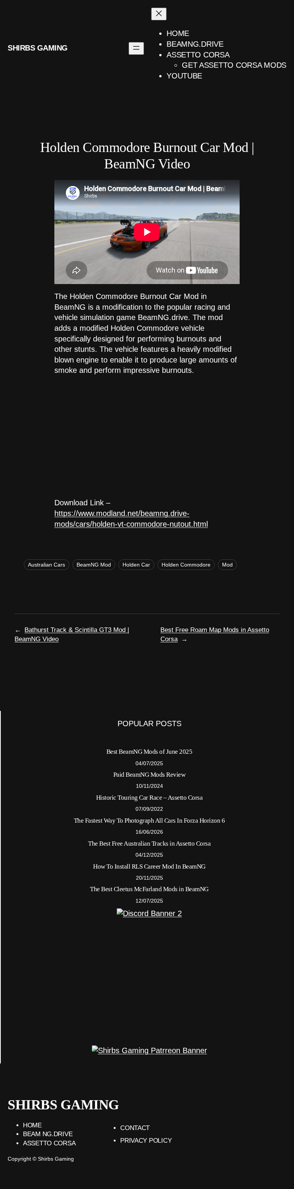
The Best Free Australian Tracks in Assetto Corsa (149, 843)
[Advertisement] (147, 436)
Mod (227, 565)
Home (32, 1125)
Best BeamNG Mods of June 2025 (149, 751)
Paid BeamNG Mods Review (149, 774)
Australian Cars (46, 565)
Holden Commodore (186, 565)
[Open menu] (136, 48)
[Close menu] (159, 14)
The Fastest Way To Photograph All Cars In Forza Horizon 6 (149, 820)
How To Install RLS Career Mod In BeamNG (149, 866)
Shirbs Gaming (38, 48)
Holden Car (136, 565)
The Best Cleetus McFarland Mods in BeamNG (149, 889)
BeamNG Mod (94, 565)
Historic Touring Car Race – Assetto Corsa (149, 797)
